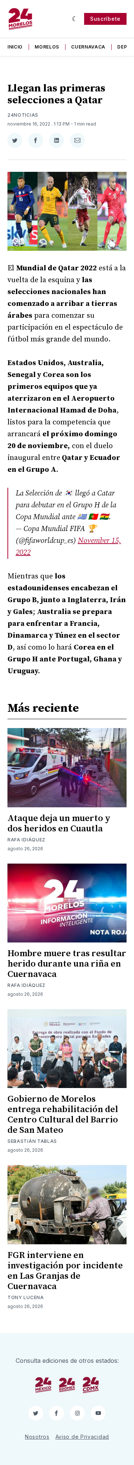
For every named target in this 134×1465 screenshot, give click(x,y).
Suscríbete (105, 19)
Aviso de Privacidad (82, 1437)
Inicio (15, 47)
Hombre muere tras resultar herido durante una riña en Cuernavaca (66, 964)
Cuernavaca (88, 47)
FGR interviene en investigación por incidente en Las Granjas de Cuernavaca (65, 1271)
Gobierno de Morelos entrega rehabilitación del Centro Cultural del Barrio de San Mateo (62, 1115)
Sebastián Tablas (32, 1141)
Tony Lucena (25, 1297)
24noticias (22, 115)
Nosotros (37, 1437)
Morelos (47, 47)
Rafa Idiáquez (26, 839)
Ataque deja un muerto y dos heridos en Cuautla (59, 823)
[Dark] (75, 19)
